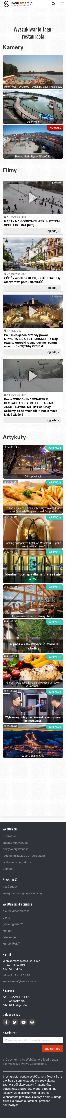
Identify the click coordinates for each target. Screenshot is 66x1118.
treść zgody (10, 887)
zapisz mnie (52, 1048)
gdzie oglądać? (13, 924)
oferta (6, 918)
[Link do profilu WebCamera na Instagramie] (32, 1022)
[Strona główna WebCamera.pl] (18, 4)
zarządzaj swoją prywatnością (22, 893)
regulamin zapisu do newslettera (24, 855)
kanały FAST (11, 944)
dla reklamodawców (16, 911)
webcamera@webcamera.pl (21, 981)
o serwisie (9, 836)
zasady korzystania (15, 842)
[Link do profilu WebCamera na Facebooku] (6, 1022)
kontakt (7, 930)
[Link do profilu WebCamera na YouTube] (23, 1022)
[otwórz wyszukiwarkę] (53, 4)
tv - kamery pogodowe (17, 862)
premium (8, 869)
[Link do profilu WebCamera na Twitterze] (14, 1022)
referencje (9, 937)
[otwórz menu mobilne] (62, 4)
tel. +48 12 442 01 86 (16, 975)
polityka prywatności (16, 849)
